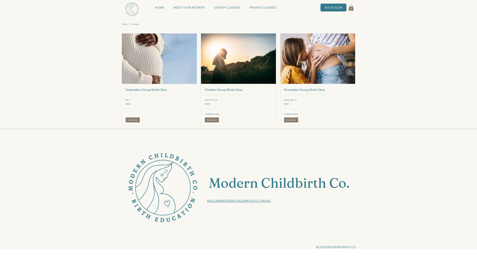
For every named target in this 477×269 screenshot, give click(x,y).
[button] (351, 7)
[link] (159, 90)
